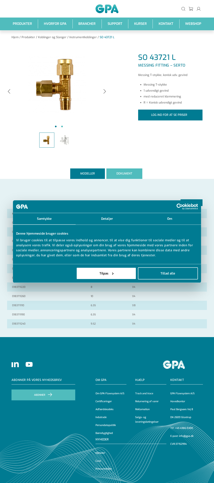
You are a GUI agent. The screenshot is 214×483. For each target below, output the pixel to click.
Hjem (15, 37)
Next (104, 92)
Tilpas (103, 273)
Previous (9, 92)
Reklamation (142, 409)
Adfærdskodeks (104, 409)
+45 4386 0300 (184, 428)
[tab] (87, 173)
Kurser (140, 23)
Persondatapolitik (106, 425)
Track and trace (144, 393)
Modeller (87, 174)
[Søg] (183, 9)
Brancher (87, 23)
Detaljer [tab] (107, 219)
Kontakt (166, 23)
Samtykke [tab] (44, 219)
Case (98, 461)
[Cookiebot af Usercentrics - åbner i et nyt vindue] (179, 207)
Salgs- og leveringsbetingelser (147, 420)
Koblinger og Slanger (52, 37)
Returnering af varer (147, 401)
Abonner (39, 395)
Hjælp (140, 380)
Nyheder (102, 439)
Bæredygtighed (104, 433)
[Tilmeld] (191, 8)
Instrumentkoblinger (83, 37)
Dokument (124, 174)
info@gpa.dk (186, 436)
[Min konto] (198, 9)
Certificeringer (104, 401)
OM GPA (101, 380)
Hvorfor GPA (55, 23)
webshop (193, 23)
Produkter (22, 23)
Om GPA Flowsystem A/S (110, 393)
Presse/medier (104, 468)
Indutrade (101, 417)
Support (115, 23)
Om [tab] (169, 219)
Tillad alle (167, 273)
